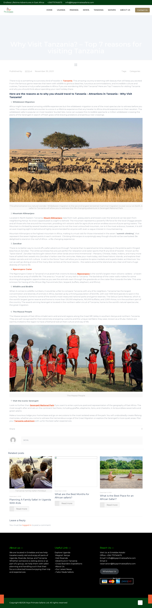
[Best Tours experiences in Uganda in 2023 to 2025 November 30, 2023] (150, 599)
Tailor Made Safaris (65, 572)
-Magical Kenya (62, 555)
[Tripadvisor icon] (147, 2)
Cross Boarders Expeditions (69, 564)
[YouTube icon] (140, 2)
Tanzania (67, 81)
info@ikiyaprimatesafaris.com (79, 2)
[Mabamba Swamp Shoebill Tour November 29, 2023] (2, 599)
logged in (26, 525)
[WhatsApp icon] (136, 2)
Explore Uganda (62, 552)
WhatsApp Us (109, 571)
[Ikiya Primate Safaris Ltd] (10, 10)
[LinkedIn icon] (143, 2)
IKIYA (27, 71)
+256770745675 (54, 2)
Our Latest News (64, 569)
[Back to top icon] (140, 602)
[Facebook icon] (138, 2)
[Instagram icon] (145, 2)
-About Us (59, 566)
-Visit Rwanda (61, 558)
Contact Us (142, 10)
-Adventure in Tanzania (66, 561)
